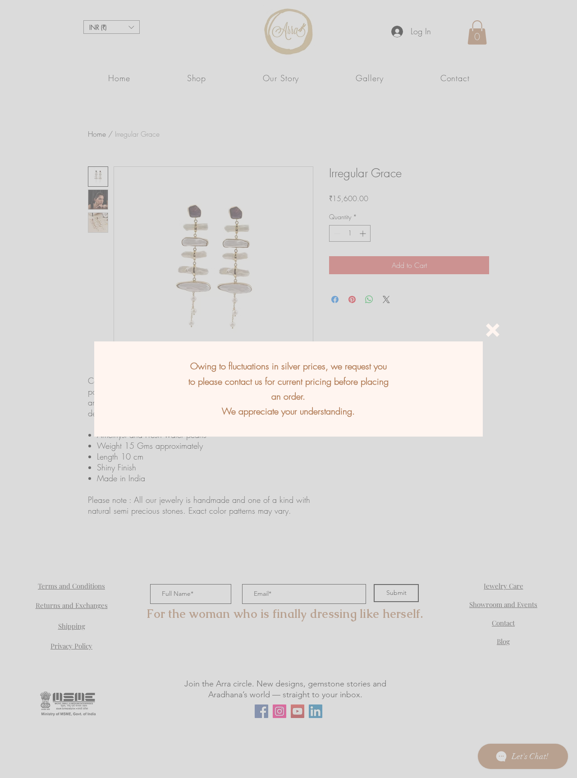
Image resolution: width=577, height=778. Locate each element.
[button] (492, 330)
